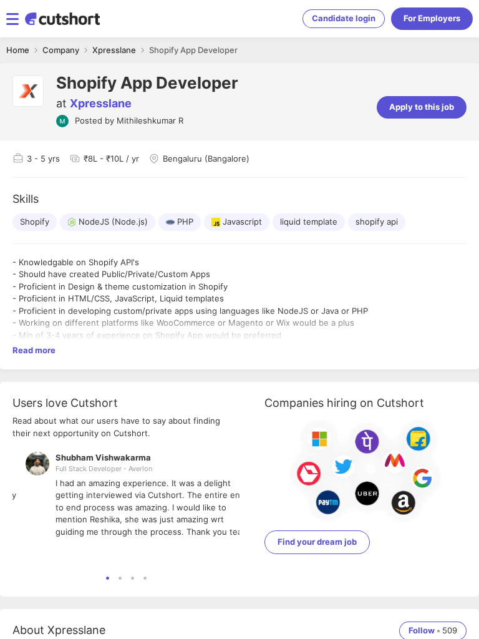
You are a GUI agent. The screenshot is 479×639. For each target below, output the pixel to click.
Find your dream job (317, 542)
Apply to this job (421, 107)
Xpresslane (101, 103)
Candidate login (343, 18)
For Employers (432, 18)
